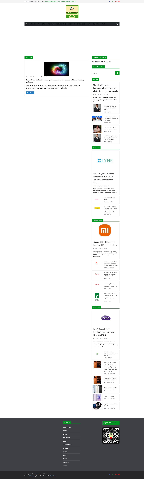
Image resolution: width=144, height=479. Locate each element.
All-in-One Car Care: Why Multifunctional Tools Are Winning (110, 108)
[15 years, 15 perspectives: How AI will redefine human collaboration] (97, 119)
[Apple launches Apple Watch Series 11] (97, 406)
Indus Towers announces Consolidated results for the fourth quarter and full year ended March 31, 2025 (110, 296)
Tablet (65, 434)
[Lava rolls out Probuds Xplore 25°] (97, 200)
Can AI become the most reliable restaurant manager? (110, 128)
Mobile (65, 430)
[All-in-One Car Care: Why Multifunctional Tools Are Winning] (97, 109)
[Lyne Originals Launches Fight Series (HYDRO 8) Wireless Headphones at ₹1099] (106, 161)
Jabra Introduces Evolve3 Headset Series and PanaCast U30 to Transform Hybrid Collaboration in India (110, 209)
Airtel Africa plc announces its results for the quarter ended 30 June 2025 (110, 274)
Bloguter (96, 24)
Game (103, 24)
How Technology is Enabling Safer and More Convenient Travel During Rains (111, 137)
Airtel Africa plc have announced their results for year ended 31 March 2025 (110, 284)
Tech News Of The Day (101, 61)
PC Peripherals (67, 444)
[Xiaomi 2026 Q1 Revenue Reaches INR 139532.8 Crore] (106, 231)
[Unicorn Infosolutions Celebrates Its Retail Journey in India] (97, 355)
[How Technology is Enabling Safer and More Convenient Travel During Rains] (97, 139)
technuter (38, 77)
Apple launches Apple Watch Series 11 (111, 404)
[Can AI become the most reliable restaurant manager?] (97, 129)
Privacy (65, 466)
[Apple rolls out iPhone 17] (97, 397)
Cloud (64, 441)
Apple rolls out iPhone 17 (110, 396)
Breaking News (34, 24)
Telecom (51, 24)
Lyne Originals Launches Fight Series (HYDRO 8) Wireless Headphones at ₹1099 (103, 178)
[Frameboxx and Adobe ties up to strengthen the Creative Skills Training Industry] (56, 69)
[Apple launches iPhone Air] (97, 389)
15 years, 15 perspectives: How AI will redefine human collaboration (111, 118)
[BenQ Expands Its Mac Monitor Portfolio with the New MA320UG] (106, 318)
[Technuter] (26, 24)
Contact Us (66, 462)
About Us (65, 459)
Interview (71, 24)
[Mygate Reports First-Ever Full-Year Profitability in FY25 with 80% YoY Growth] (97, 265)
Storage (65, 452)
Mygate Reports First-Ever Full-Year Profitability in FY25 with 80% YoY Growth (111, 263)
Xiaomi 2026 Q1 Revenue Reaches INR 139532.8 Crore (105, 243)
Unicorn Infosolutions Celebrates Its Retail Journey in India (110, 353)
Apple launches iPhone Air (110, 387)
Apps (89, 24)
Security (65, 448)
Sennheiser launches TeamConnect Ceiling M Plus (59, 1)
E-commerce (81, 24)
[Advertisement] (72, 38)
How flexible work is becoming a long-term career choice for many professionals (105, 88)
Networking (66, 437)
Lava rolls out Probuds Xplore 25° (109, 198)
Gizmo (44, 24)
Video (64, 455)
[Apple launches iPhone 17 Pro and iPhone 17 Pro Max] (97, 380)
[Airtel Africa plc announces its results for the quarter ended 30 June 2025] (97, 275)
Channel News (61, 24)
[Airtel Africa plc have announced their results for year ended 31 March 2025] (97, 286)
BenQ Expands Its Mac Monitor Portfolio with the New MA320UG (104, 332)
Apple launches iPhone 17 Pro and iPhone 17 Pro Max (110, 379)
